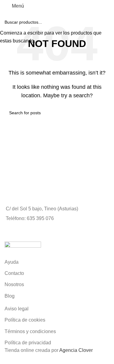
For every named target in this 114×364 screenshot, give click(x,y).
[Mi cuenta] (72, 6)
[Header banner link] (57, 182)
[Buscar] (83, 6)
